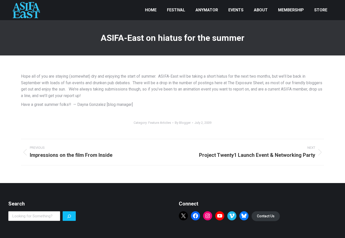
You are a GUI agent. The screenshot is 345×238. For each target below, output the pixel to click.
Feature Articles (159, 123)
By (183, 123)
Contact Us (266, 216)
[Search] (69, 216)
